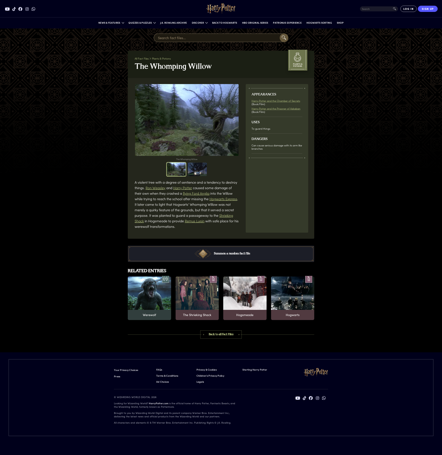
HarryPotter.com (158, 403)
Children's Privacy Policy (210, 375)
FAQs (159, 369)
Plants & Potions (161, 58)
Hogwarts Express (223, 199)
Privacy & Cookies (206, 369)
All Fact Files (142, 58)
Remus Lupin (194, 221)
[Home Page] (221, 8)
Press (117, 376)
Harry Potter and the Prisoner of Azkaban (276, 108)
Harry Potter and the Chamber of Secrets (276, 101)
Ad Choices (162, 381)
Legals (200, 381)
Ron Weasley (155, 188)
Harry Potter (182, 188)
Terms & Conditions (167, 375)
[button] (111, 23)
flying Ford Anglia (196, 193)
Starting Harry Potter (254, 369)
